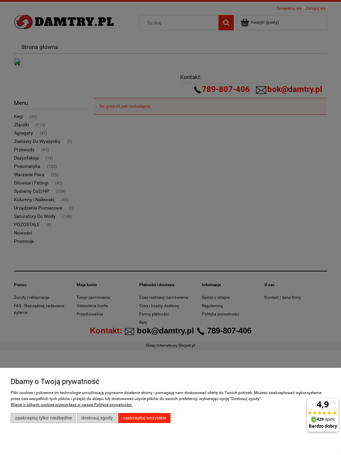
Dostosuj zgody (97, 417)
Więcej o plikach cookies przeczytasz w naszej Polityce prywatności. (72, 404)
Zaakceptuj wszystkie (145, 417)
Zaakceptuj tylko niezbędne (43, 417)
